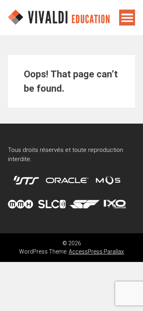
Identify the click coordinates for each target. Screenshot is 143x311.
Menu (127, 18)
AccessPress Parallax (96, 251)
